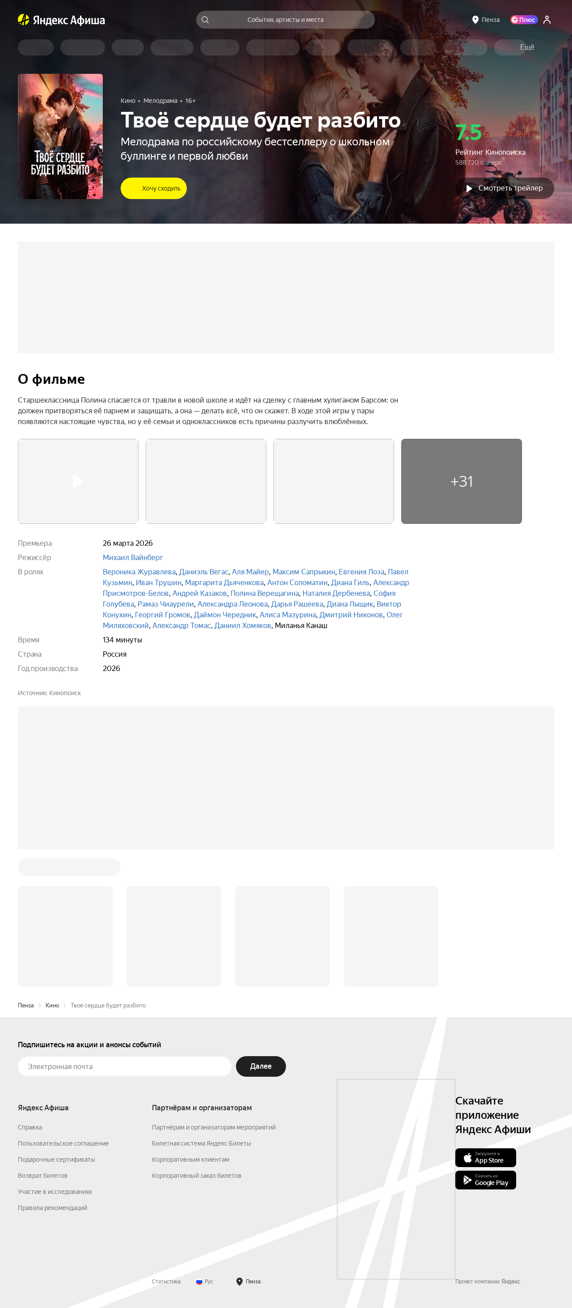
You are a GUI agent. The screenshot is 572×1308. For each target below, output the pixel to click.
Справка (30, 1127)
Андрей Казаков (199, 593)
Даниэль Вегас (203, 572)
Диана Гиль (350, 582)
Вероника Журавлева (139, 572)
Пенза (26, 1005)
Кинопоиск (65, 692)
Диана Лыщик (350, 604)
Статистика (166, 1281)
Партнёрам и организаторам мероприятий (214, 1127)
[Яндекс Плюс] (524, 19)
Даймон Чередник (225, 615)
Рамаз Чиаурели (166, 604)
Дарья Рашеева (297, 604)
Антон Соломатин (297, 582)
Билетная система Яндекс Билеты (201, 1143)
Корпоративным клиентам (190, 1159)
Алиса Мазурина (288, 615)
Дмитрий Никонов (351, 615)
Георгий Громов (162, 615)
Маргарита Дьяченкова (224, 582)
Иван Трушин (158, 582)
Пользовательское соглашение (63, 1143)
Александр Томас (181, 625)
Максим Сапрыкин (304, 572)
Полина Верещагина (265, 593)
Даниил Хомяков (242, 625)
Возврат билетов (43, 1175)
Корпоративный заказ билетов (197, 1175)
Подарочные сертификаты (56, 1159)
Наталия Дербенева (336, 593)
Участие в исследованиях (55, 1191)
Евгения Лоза (361, 572)
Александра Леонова (233, 604)
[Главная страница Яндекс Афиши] (23, 19)
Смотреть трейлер (511, 188)
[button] (527, 47)
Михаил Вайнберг (133, 557)
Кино (52, 1005)
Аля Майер (250, 572)
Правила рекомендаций (52, 1207)
